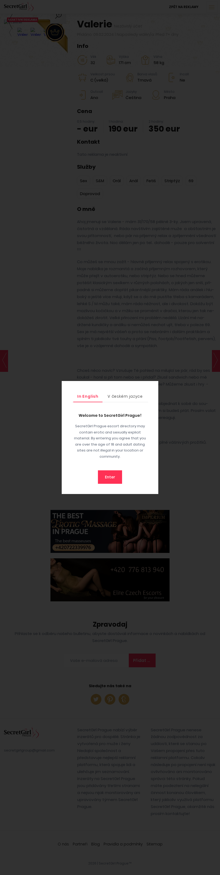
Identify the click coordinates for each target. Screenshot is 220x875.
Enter (110, 477)
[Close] (153, 386)
